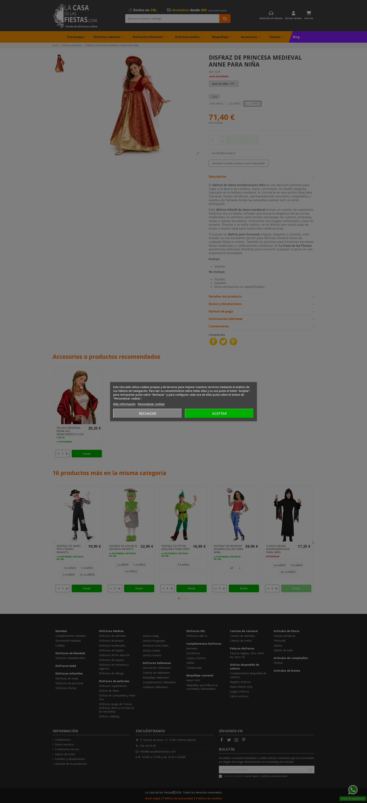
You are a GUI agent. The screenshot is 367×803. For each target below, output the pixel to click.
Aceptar (219, 413)
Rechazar (147, 413)
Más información (124, 404)
